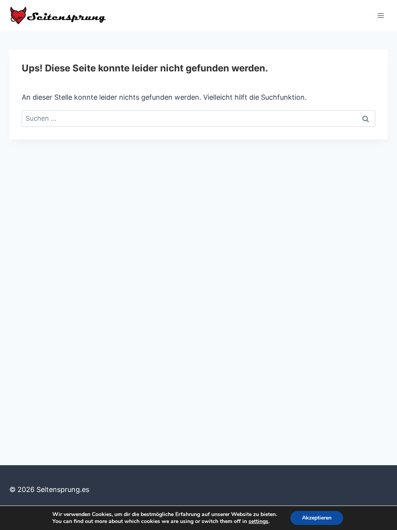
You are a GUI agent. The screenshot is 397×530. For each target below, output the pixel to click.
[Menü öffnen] (380, 15)
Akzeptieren (316, 517)
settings (258, 521)
